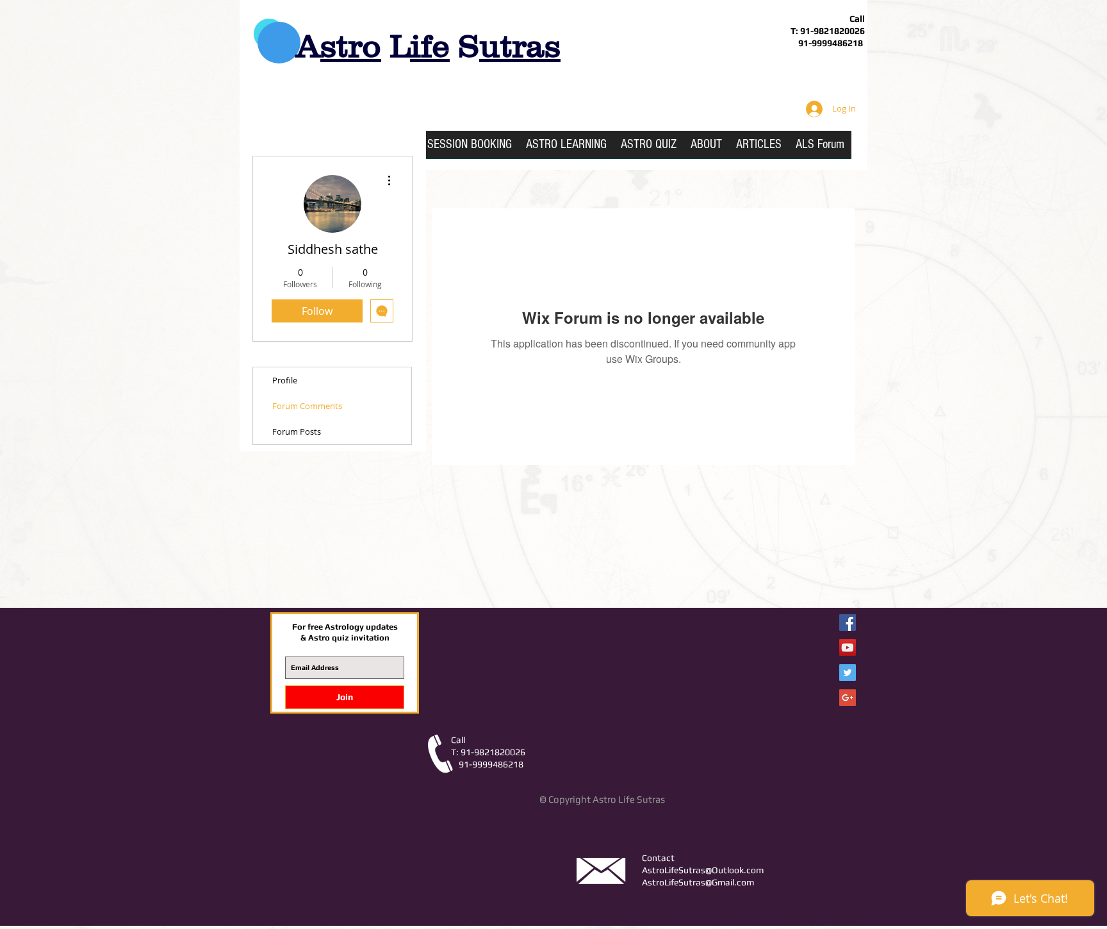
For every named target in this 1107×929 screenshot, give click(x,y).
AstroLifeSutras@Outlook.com (703, 870)
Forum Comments (307, 406)
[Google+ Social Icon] (847, 697)
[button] (566, 149)
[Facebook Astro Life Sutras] (847, 622)
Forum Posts (296, 431)
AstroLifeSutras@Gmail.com (698, 882)
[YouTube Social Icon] (847, 647)
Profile (284, 380)
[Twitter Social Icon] (847, 672)
